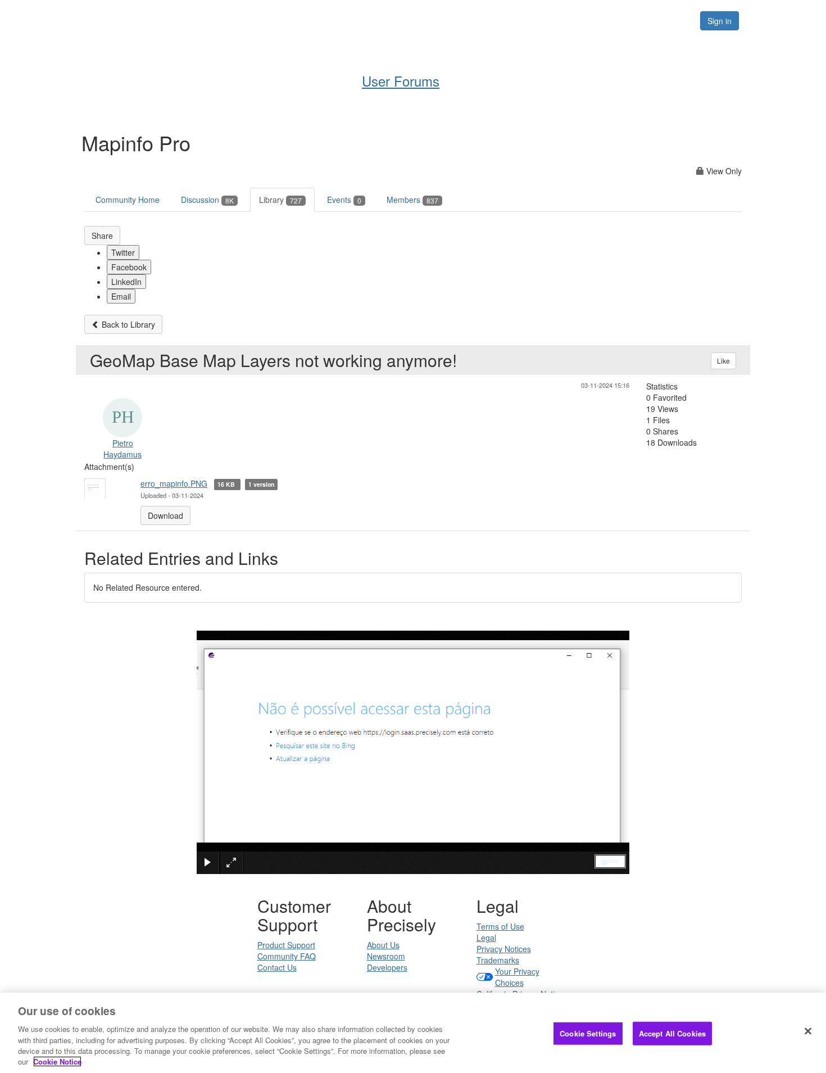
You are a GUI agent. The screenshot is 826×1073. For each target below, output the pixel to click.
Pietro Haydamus (122, 448)
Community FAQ (286, 956)
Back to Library (127, 324)
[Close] (808, 1031)
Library (280, 199)
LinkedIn (126, 281)
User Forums (400, 80)
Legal (486, 937)
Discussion (207, 199)
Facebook (129, 267)
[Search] (678, 20)
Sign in (719, 20)
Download (165, 515)
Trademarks (497, 960)
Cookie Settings (588, 1033)
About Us (383, 944)
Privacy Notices (503, 948)
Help (391, 20)
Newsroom (386, 956)
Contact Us (277, 967)
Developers (387, 967)
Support (439, 20)
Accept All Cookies (672, 1033)
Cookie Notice (57, 1061)
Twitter (123, 252)
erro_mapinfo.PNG (173, 483)
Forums (560, 20)
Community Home (128, 199)
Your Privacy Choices (517, 977)
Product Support (286, 944)
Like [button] (723, 360)
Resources (620, 20)
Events (344, 199)
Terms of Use (500, 926)
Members (412, 199)
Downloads (500, 20)
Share (102, 235)
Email (121, 296)
